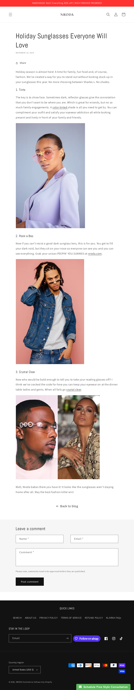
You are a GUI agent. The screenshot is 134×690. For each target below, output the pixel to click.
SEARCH (17, 617)
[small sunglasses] (50, 364)
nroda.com (95, 253)
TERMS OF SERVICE (71, 617)
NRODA (19, 682)
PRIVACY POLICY (48, 617)
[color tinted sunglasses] (50, 228)
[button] (10, 14)
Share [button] (23, 62)
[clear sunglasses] (58, 479)
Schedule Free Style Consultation (105, 686)
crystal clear (73, 389)
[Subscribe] (67, 638)
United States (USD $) (23, 669)
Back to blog (69, 506)
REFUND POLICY (94, 617)
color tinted (60, 107)
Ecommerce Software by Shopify (37, 682)
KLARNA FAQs (113, 617)
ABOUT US (30, 617)
